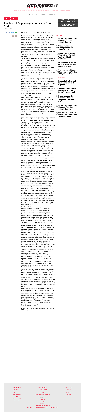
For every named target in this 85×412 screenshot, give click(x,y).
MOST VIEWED (59, 35)
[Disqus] (29, 329)
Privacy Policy (45, 407)
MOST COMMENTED (60, 78)
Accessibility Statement (53, 407)
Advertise (42, 14)
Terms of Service (38, 407)
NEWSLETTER (70, 1)
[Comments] (15, 32)
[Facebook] (8, 32)
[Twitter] (12, 32)
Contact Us (52, 14)
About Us (34, 14)
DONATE (77, 1)
